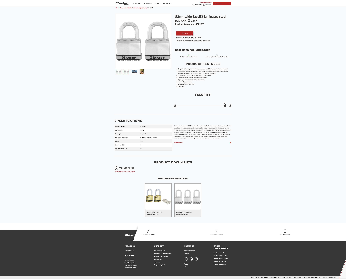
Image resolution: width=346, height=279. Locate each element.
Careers (186, 253)
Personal (136, 3)
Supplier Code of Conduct (330, 277)
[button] (184, 33)
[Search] (229, 4)
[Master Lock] (122, 4)
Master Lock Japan (220, 261)
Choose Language (206, 2)
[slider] (225, 105)
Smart (157, 3)
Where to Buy (198, 4)
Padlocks (129, 8)
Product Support (159, 251)
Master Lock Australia (221, 258)
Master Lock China (220, 264)
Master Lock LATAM (220, 256)
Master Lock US (219, 253)
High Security (143, 8)
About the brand (189, 251)
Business (148, 3)
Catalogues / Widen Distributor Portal (131, 266)
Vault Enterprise (130, 263)
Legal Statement (297, 277)
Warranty (157, 262)
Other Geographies (221, 247)
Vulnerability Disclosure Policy (312, 277)
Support (167, 3)
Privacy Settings (286, 277)
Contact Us (208, 4)
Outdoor (135, 8)
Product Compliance (161, 256)
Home (117, 8)
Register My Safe (159, 265)
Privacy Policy (276, 277)
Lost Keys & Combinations (162, 253)
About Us (189, 246)
